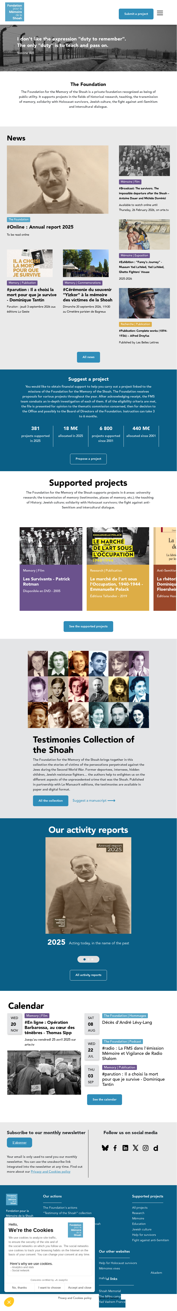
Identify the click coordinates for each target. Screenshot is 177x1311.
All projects (139, 1207)
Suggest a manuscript (94, 800)
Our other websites (114, 1251)
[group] (88, 901)
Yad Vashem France (112, 1302)
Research (138, 1213)
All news (88, 357)
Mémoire (138, 1218)
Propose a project (88, 459)
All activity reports (88, 975)
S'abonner (20, 1142)
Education (139, 1224)
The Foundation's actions (60, 1207)
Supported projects (147, 1196)
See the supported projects (88, 626)
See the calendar (104, 1099)
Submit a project (136, 14)
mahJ (102, 1278)
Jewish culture (142, 1229)
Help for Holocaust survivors (118, 1263)
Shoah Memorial (110, 1291)
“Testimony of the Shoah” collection (67, 1213)
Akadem (156, 1272)
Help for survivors (144, 1235)
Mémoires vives (109, 1268)
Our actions (52, 1196)
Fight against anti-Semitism (150, 1240)
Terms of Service (108, 1298)
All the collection (51, 800)
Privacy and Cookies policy (50, 1171)
